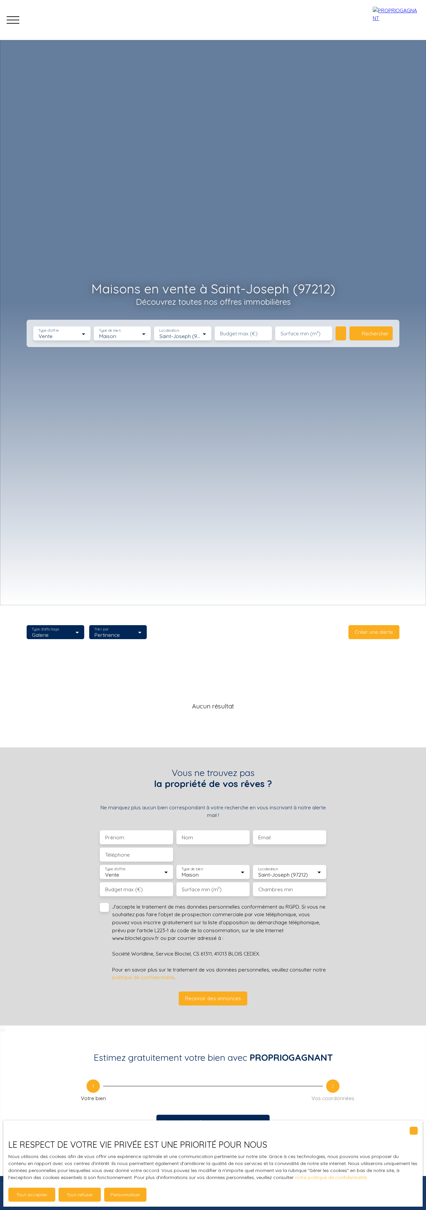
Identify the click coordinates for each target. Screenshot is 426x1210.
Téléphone (117, 855)
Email (264, 837)
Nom (187, 837)
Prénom (114, 837)
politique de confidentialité (143, 977)
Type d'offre (48, 330)
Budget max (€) (239, 333)
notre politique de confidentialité (330, 1177)
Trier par (101, 629)
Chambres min (275, 889)
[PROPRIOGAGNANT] (396, 20)
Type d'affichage (45, 629)
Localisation (169, 330)
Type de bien (109, 330)
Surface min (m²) (300, 333)
